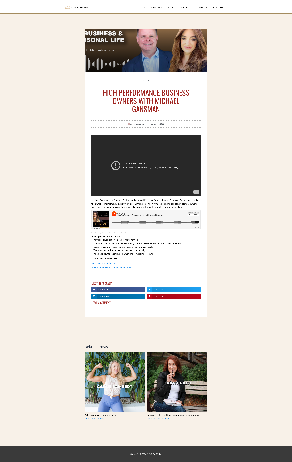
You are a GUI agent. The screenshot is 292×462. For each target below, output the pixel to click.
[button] (118, 289)
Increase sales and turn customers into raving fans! (173, 415)
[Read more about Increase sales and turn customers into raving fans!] (177, 381)
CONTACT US (202, 7)
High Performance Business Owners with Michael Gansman (114, 233)
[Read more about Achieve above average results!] (115, 381)
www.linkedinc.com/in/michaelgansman (111, 267)
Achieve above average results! (100, 415)
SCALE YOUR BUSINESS (162, 7)
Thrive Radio (94, 233)
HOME (143, 7)
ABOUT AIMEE (219, 7)
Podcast (146, 80)
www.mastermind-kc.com (103, 263)
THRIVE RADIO (184, 7)
